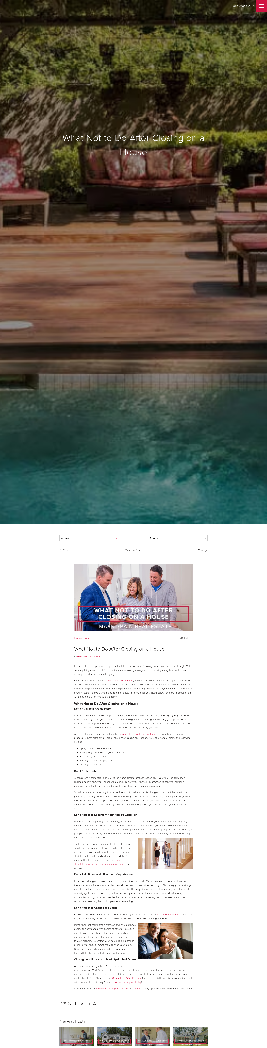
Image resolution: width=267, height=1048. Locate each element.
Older (65, 550)
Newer (201, 550)
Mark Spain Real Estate (88, 656)
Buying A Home (81, 638)
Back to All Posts (133, 550)
